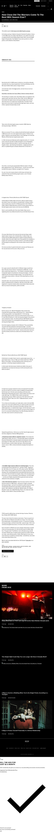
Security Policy (28, 748)
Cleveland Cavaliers (16, 546)
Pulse (16, 5)
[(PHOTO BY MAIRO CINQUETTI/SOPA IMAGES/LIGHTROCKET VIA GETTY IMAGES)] (27, 604)
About (7, 748)
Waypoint (11, 6)
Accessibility (11, 748)
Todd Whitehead (6, 19)
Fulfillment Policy (35, 748)
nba (4, 547)
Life (18, 5)
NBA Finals (7, 547)
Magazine (12, 5)
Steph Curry (15, 547)
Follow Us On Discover (7, 551)
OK (0, 831)
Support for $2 (2, 770)
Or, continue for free (3, 771)
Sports (3, 11)
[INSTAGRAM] (26, 745)
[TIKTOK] (28, 745)
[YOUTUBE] (30, 745)
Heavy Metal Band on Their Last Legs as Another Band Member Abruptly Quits (25, 620)
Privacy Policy (17, 748)
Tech (21, 5)
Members (16, 6)
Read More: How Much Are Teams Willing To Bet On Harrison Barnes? (18, 93)
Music (29, 5)
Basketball (10, 546)
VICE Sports (19, 547)
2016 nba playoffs (5, 546)
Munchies (25, 5)
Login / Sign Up (43, 748)
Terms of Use (23, 748)
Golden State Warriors (24, 546)
